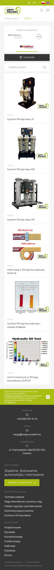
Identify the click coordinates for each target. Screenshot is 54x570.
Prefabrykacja (12, 541)
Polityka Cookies (32, 562)
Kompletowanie (13, 536)
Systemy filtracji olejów (17, 515)
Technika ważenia (14, 496)
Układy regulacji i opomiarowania (23, 506)
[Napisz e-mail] (34, 2)
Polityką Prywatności (13, 396)
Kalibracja (9, 545)
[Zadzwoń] (29, 2)
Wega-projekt (11, 18)
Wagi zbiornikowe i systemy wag (23, 501)
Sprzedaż (9, 532)
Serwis (8, 555)
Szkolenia (9, 550)
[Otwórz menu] (48, 10)
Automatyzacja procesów (19, 510)
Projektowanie (12, 527)
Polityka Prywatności (13, 562)
